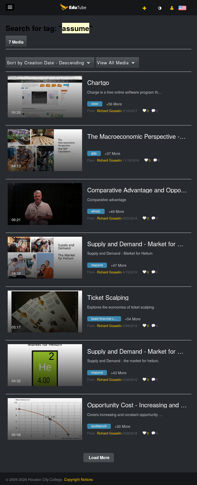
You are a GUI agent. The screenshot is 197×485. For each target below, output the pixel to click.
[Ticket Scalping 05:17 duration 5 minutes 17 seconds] (45, 310)
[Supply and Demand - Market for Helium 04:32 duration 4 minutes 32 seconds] (45, 257)
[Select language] (183, 8)
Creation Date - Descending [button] (45, 62)
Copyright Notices (78, 479)
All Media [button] (113, 62)
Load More (99, 457)
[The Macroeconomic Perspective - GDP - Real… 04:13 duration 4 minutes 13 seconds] (45, 149)
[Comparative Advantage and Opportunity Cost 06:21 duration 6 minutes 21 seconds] (45, 203)
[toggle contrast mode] (159, 8)
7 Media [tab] (16, 42)
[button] (10, 7)
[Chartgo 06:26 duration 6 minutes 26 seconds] (45, 95)
